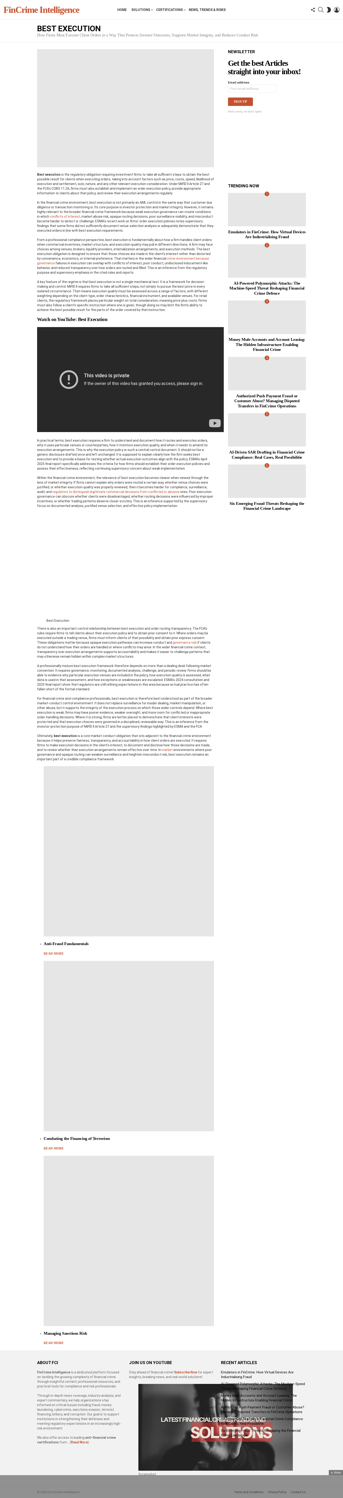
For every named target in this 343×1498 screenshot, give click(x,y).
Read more (54, 953)
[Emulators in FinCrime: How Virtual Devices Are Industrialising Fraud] (267, 209)
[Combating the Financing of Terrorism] (129, 1046)
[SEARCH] (321, 9)
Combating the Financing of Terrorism (77, 1138)
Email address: (239, 82)
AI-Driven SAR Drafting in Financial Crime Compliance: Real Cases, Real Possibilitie (267, 455)
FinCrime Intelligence (41, 10)
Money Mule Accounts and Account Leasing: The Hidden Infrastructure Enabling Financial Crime (267, 344)
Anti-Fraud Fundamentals (66, 943)
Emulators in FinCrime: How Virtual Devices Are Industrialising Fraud (267, 234)
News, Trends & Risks (207, 10)
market (167, 750)
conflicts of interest (65, 216)
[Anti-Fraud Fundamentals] (129, 851)
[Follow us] (313, 9)
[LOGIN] (337, 9)
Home (122, 10)
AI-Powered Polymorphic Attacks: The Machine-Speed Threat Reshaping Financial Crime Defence (266, 288)
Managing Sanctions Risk (65, 1333)
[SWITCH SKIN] (329, 9)
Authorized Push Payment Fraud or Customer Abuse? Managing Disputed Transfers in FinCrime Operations (266, 401)
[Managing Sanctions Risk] (129, 1241)
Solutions (140, 10)
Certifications (169, 10)
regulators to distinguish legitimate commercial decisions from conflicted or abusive (115, 492)
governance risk (185, 642)
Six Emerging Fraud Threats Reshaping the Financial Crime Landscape (267, 506)
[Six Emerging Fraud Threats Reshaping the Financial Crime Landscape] (267, 481)
